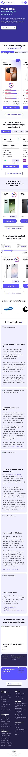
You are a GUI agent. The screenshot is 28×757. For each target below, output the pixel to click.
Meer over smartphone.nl (10, 569)
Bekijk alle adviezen (14, 684)
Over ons (17, 724)
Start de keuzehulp (17, 446)
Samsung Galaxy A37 (6, 735)
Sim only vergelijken (19, 693)
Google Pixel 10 (4, 719)
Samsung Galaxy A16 (6, 745)
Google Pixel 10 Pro (5, 704)
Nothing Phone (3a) (5, 738)
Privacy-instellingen (19, 731)
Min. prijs (3, 244)
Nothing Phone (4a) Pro (6, 726)
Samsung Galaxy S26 (6, 697)
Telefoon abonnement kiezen (20, 706)
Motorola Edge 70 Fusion (7, 743)
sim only (19, 476)
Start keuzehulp (8, 28)
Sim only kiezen (18, 708)
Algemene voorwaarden (20, 729)
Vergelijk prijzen (10, 221)
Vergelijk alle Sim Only (14, 173)
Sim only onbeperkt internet (19, 695)
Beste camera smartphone (18, 715)
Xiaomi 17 (3, 708)
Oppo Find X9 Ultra (5, 703)
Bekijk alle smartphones (14, 114)
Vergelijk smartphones (10, 609)
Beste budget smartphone (18, 712)
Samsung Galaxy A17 (6, 733)
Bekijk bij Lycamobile (11, 166)
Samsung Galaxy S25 (6, 721)
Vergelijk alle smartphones (14, 228)
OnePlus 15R (4, 724)
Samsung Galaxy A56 (6, 742)
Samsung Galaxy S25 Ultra (6, 710)
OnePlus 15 (3, 706)
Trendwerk (17, 755)
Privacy (17, 727)
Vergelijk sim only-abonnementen (14, 611)
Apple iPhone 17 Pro (5, 699)
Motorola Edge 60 (5, 740)
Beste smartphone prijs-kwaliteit (20, 718)
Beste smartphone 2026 (20, 709)
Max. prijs (19, 244)
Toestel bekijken (11, 108)
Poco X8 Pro (4, 737)
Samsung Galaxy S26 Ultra (6, 695)
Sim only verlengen (19, 698)
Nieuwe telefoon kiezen (20, 703)
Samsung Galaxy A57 (6, 718)
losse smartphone (15, 474)
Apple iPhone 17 (5, 701)
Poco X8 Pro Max (5, 723)
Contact (17, 726)
